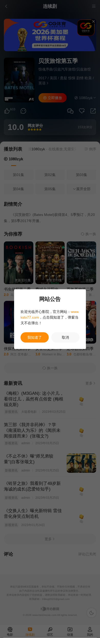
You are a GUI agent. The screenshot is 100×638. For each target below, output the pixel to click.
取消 (65, 337)
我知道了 (34, 337)
